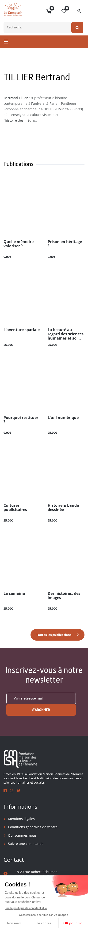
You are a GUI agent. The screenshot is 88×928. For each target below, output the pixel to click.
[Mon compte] (78, 11)
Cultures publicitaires (15, 507)
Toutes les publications (53, 635)
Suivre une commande (25, 843)
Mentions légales (21, 818)
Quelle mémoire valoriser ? (19, 244)
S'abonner (41, 710)
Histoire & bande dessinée (63, 507)
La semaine (14, 593)
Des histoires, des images (64, 595)
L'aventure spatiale (22, 330)
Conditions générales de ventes (32, 827)
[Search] (77, 27)
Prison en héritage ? (65, 244)
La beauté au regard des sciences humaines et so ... (66, 334)
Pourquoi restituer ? (21, 419)
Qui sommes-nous (22, 835)
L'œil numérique (63, 417)
